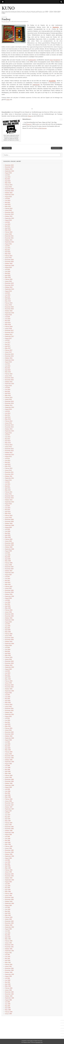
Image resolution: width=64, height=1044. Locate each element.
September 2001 (9, 714)
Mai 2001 (7, 722)
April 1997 (7, 818)
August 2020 (8, 267)
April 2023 (7, 204)
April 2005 (7, 629)
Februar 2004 (8, 657)
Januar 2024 (8, 186)
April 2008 (7, 559)
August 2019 (8, 291)
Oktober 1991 (8, 948)
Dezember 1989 (9, 992)
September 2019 (9, 289)
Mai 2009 (7, 533)
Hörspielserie (56, 60)
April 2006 (7, 606)
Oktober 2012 (8, 452)
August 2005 (8, 622)
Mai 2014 (7, 415)
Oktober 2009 (8, 523)
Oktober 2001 (8, 712)
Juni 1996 (7, 838)
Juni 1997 (7, 814)
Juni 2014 (7, 413)
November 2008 (9, 545)
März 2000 (8, 749)
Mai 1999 (7, 769)
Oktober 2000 (8, 736)
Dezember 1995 (9, 850)
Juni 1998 (7, 791)
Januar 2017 (8, 352)
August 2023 (8, 196)
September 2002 (9, 690)
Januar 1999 (8, 777)
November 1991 (9, 946)
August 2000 (8, 740)
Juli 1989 (7, 1001)
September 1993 (9, 903)
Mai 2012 (7, 462)
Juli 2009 (7, 529)
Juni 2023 (7, 200)
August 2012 (8, 456)
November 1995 (9, 852)
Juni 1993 (7, 909)
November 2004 (9, 639)
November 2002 (9, 686)
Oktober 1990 (8, 972)
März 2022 (8, 230)
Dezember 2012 (9, 448)
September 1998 (9, 785)
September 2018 (9, 312)
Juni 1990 (7, 980)
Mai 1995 (7, 864)
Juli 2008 (7, 553)
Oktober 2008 (8, 547)
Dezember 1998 (9, 779)
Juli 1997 (7, 812)
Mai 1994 (7, 887)
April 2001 (7, 724)
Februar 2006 (8, 610)
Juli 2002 (7, 694)
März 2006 (8, 608)
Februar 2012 (8, 468)
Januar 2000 (8, 753)
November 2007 (9, 568)
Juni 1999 (7, 767)
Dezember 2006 (9, 590)
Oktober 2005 (8, 618)
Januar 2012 (8, 470)
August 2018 (8, 314)
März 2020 (8, 277)
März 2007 (8, 584)
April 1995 (7, 866)
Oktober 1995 (8, 854)
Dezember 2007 (9, 566)
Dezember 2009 (9, 519)
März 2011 (8, 490)
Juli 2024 (7, 175)
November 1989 (9, 994)
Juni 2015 (7, 389)
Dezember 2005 (9, 614)
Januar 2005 (8, 635)
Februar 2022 (8, 232)
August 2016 (8, 362)
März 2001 (8, 726)
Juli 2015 (7, 387)
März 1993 (8, 915)
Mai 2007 (7, 580)
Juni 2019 (7, 295)
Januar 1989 (8, 1013)
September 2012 (9, 454)
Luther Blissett (6, 21)
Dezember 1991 (9, 944)
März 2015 (8, 395)
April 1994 (7, 889)
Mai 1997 (7, 816)
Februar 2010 (8, 515)
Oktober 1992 (8, 925)
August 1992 (8, 929)
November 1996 (9, 828)
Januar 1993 (8, 919)
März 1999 (8, 773)
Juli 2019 (7, 293)
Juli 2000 (7, 742)
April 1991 (7, 960)
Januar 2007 (8, 588)
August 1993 (8, 905)
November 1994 (9, 875)
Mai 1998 (7, 793)
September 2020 (9, 265)
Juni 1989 (7, 1003)
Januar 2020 (8, 281)
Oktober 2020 (8, 263)
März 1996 (8, 844)
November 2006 (9, 592)
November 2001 (9, 710)
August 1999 (8, 763)
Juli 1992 (7, 931)
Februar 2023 (8, 208)
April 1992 (7, 937)
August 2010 (8, 503)
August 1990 (8, 976)
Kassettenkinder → (56, 148)
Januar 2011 (8, 494)
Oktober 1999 (8, 759)
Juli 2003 (7, 671)
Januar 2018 (8, 328)
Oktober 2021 (8, 240)
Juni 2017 (7, 342)
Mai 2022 (7, 226)
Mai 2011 (7, 486)
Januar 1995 (8, 872)
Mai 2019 (7, 297)
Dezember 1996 (9, 826)
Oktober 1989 (8, 996)
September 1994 (9, 879)
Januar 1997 (8, 824)
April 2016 (7, 370)
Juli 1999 (7, 765)
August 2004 (8, 645)
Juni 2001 (7, 720)
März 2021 (8, 253)
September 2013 (9, 431)
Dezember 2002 (9, 685)
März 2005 (8, 631)
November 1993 (9, 899)
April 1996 (7, 842)
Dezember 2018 (9, 307)
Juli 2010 (7, 505)
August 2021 (8, 244)
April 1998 (7, 795)
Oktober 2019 (8, 287)
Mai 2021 (7, 249)
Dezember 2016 (9, 354)
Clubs (7, 99)
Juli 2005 (7, 623)
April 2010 (7, 511)
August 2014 (8, 409)
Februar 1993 (8, 917)
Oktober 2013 (8, 429)
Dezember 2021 (9, 236)
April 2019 (7, 299)
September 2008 (9, 549)
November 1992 (9, 923)
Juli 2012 (7, 458)
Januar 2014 (8, 423)
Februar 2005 (8, 633)
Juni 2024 (7, 177)
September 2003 (9, 667)
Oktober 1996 (8, 830)
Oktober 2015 (8, 381)
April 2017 (7, 346)
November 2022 (9, 214)
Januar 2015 (8, 399)
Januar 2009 (8, 541)
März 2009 (8, 537)
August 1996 (8, 834)
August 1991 (8, 952)
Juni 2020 (7, 271)
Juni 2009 (7, 531)
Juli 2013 (7, 434)
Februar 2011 (8, 492)
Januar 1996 (8, 848)
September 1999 (9, 761)
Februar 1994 (8, 893)
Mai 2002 (7, 698)
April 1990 (7, 984)
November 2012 (9, 450)
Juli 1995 (7, 860)
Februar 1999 (8, 775)
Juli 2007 (7, 576)
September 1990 (9, 974)
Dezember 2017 (9, 330)
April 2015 (7, 393)
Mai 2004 (7, 651)
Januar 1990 (8, 990)
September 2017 (9, 336)
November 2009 (9, 521)
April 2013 (7, 440)
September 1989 (9, 998)
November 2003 (9, 663)
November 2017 (9, 332)
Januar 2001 (8, 730)
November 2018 (9, 308)
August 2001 (8, 716)
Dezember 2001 (9, 708)
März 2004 (8, 655)
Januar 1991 (8, 966)
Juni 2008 (7, 555)
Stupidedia (56, 27)
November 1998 (9, 781)
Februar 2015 (8, 397)
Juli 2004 (7, 647)
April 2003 (7, 677)
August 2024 (8, 173)
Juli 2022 (7, 222)
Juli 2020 (7, 269)
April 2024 (7, 181)
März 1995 (8, 868)
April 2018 (7, 322)
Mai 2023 (7, 202)
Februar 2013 (8, 444)
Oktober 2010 (8, 499)
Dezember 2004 (9, 637)
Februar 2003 (8, 681)
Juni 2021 (7, 247)
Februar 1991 (8, 964)
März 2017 (8, 348)
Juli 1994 (7, 883)
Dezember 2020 (9, 259)
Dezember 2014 (9, 401)
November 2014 (9, 403)
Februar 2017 (8, 350)
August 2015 (8, 385)
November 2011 (9, 474)
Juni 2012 (7, 460)
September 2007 (9, 572)
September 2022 (9, 218)
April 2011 (7, 488)
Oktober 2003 (8, 665)
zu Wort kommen (42, 128)
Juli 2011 (7, 482)
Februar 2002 (8, 704)
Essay (29, 116)
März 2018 (8, 324)
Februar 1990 (8, 988)
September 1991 (9, 950)
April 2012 (7, 464)
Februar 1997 (8, 822)
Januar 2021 (8, 257)
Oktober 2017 (8, 334)
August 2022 (8, 220)
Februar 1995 (8, 870)
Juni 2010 (7, 507)
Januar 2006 (8, 612)
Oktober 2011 (8, 476)
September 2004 (9, 643)
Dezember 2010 (9, 496)
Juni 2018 (7, 318)
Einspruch (29, 124)
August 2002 (8, 692)
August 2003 (8, 669)
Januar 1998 (8, 801)
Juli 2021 (7, 245)
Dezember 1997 (9, 803)
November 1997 (9, 805)
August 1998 (8, 787)
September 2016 (9, 360)
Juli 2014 (7, 411)
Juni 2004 (7, 649)
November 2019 (9, 285)
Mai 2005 (7, 627)
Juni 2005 (7, 625)
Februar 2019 (8, 303)
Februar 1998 (8, 799)
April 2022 (7, 228)
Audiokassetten (32, 60)
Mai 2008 (7, 557)
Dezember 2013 (9, 425)
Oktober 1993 (8, 901)
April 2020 (7, 275)
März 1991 (8, 962)
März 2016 (8, 371)
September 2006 (9, 596)
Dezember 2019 (9, 283)
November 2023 (9, 190)
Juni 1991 (7, 956)
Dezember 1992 (9, 921)
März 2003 (8, 679)
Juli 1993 (7, 907)
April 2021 (7, 251)
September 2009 (9, 525)
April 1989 (7, 1007)
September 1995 (9, 856)
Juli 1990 (7, 978)
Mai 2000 (7, 746)
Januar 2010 (8, 517)
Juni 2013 (7, 436)
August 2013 (8, 433)
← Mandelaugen (7, 148)
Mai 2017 (7, 344)
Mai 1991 (7, 958)
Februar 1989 (8, 1011)
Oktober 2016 (8, 358)
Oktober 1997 (8, 807)
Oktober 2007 (8, 570)
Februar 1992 (8, 940)
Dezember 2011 (9, 472)
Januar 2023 (8, 210)
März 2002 (8, 702)
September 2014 (9, 407)
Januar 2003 (8, 683)
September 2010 (9, 501)
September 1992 (9, 927)
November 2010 (9, 497)
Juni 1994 (7, 885)
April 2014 (7, 417)
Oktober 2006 (8, 594)
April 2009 (7, 535)
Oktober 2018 (8, 310)
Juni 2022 (7, 224)
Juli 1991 (7, 954)
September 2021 (9, 242)
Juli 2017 (7, 340)
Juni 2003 (7, 673)
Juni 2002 (7, 696)
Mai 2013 (7, 438)
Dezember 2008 (9, 543)
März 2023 (8, 206)
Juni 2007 (7, 578)
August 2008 (8, 551)
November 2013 (9, 427)
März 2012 (8, 466)
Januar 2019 (8, 305)
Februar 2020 (8, 279)
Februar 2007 (8, 586)
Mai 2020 (7, 273)
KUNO (8, 8)
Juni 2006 (7, 602)
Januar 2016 (8, 375)
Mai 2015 (7, 391)
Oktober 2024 (8, 169)
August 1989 (8, 1000)
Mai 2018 (7, 320)
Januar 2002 (8, 706)
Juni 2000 (7, 744)
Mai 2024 (7, 179)
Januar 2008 (8, 564)
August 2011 (8, 480)
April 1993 (7, 913)
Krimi (51, 60)
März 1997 (8, 820)
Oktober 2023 (8, 192)
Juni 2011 (7, 484)
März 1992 (8, 938)
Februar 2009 (8, 539)
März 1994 (8, 891)
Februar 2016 (8, 373)
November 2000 (9, 734)
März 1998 (8, 797)
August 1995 (8, 858)
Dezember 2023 (9, 188)
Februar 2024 (8, 184)
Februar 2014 (8, 421)
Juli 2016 (7, 364)
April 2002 (7, 700)
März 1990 (8, 986)
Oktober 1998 (8, 783)
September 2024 (9, 171)
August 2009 (8, 527)
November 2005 (9, 616)
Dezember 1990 (9, 968)
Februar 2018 (8, 326)
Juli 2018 (7, 316)
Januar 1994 (8, 895)
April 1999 (7, 771)
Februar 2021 (8, 255)
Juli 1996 (7, 836)
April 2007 (7, 582)
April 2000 (7, 748)
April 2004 (7, 653)
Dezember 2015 (9, 377)
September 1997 (9, 809)
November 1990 (9, 970)
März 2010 (8, 513)
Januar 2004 (8, 659)
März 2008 (8, 560)
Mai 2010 (7, 509)
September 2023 (9, 194)
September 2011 (9, 478)
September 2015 (9, 383)
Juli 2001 (7, 718)
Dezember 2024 (9, 165)
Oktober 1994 (8, 877)
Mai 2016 (7, 368)
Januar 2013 (8, 446)
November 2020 (9, 261)
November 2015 (9, 379)
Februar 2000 (8, 751)
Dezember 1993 (9, 897)
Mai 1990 (7, 982)
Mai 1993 (7, 911)
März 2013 (8, 442)
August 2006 (8, 598)
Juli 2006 (7, 600)
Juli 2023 (7, 198)
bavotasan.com (39, 1042)
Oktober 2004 (8, 641)
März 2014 (8, 419)
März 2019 (8, 301)
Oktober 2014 (8, 405)
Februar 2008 (8, 562)
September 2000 (9, 738)
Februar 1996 (8, 846)
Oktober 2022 (8, 216)
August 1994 (8, 881)
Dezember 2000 (9, 732)
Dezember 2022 (9, 212)
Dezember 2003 (9, 661)
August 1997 (8, 811)
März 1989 (8, 1009)
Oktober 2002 (8, 688)
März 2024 (8, 182)
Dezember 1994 (9, 874)
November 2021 (9, 238)
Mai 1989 (7, 1005)
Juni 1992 (7, 933)
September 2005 (9, 620)
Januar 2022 (8, 234)
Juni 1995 (7, 862)
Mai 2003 (7, 675)
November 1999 (9, 757)
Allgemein (4, 17)
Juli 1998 (7, 789)
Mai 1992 (7, 935)
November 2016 (9, 356)
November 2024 (9, 167)
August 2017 (8, 338)
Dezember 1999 (9, 755)
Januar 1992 (8, 942)
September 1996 (9, 832)
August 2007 (8, 574)
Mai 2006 (7, 604)
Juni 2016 (7, 366)
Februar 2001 (8, 728)
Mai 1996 (7, 840)
